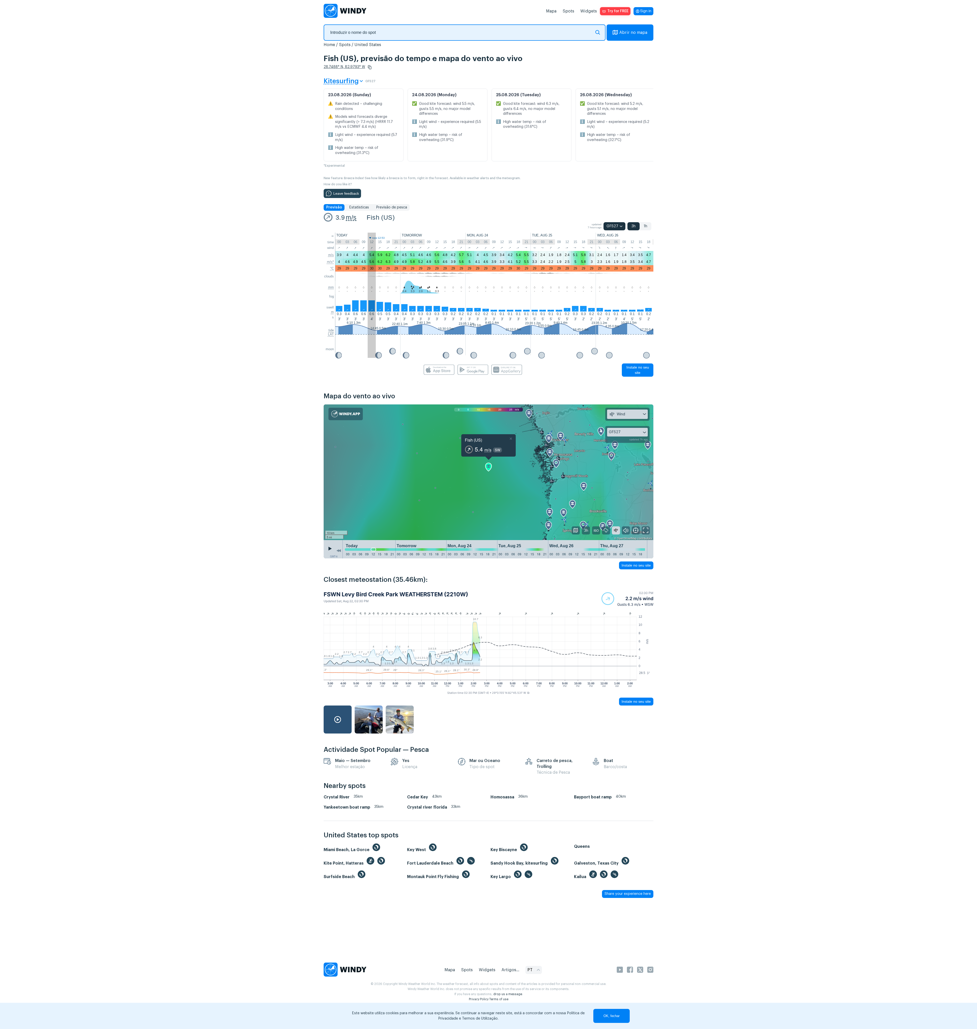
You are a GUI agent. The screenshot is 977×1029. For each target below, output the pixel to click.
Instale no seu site (637, 370)
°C (332, 268)
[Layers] (576, 530)
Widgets (588, 11)
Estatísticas (359, 207)
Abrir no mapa (633, 33)
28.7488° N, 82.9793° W (344, 67)
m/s (351, 217)
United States (367, 45)
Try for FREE (617, 11)
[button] (369, 67)
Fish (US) (381, 217)
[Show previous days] (338, 550)
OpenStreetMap (627, 538)
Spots (568, 11)
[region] (488, 472)
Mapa (551, 11)
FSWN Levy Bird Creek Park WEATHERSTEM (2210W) (396, 594)
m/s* (330, 262)
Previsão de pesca (391, 207)
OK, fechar (612, 1016)
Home (329, 45)
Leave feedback (346, 193)
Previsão (334, 207)
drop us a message (507, 994)
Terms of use (498, 999)
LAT (331, 334)
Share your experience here (628, 894)
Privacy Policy (479, 999)
